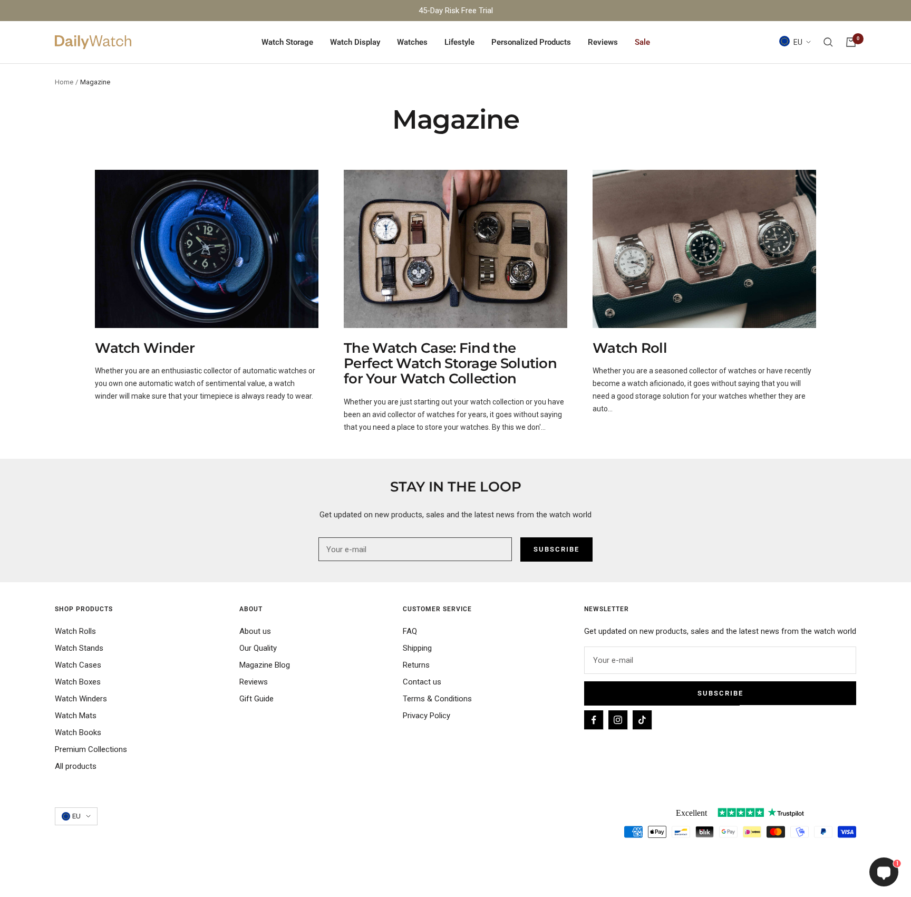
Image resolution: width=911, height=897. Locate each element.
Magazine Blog (264, 665)
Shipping (417, 648)
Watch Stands (79, 648)
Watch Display (355, 42)
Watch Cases (78, 665)
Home (64, 82)
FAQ (410, 631)
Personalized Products (531, 42)
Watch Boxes (78, 682)
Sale (642, 42)
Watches (412, 42)
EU (798, 42)
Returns (416, 665)
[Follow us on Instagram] (617, 719)
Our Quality (258, 648)
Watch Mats (75, 715)
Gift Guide (256, 698)
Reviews (603, 42)
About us (255, 631)
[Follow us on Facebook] (593, 719)
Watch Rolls (75, 631)
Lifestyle (459, 42)
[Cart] (851, 42)
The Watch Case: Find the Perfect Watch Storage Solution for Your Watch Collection (450, 364)
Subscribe (720, 693)
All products (75, 766)
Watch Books (78, 732)
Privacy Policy (426, 715)
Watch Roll (630, 348)
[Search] (828, 42)
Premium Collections (91, 749)
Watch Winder (145, 348)
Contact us (422, 682)
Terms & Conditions (437, 698)
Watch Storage (287, 42)
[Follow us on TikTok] (642, 719)
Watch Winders (81, 698)
